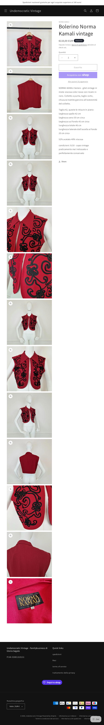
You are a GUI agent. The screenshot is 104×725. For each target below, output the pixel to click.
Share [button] (63, 161)
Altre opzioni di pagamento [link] (78, 81)
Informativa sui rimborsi (68, 716)
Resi (54, 660)
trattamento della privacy (64, 673)
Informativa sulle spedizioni (71, 719)
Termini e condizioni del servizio (46, 719)
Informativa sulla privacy (88, 716)
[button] (6, 11)
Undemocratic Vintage (34, 716)
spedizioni (57, 654)
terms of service (59, 666)
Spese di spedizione (79, 45)
